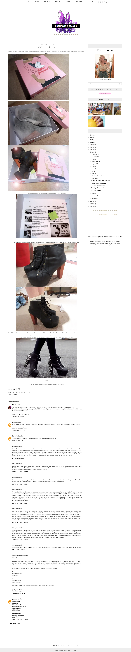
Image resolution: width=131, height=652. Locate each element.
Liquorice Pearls (62, 646)
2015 (91, 144)
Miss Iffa (14, 405)
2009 (91, 206)
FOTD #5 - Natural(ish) (97, 176)
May (93, 171)
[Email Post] (28, 392)
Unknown (15, 422)
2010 (91, 204)
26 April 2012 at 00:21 (18, 416)
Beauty (58, 1)
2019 (91, 137)
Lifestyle (78, 1)
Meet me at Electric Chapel (98, 183)
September (95, 161)
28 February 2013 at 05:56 (20, 503)
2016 (91, 142)
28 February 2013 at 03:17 (20, 472)
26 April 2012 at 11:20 (18, 430)
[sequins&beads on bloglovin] (105, 94)
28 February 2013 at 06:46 (20, 522)
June (93, 169)
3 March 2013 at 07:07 (18, 550)
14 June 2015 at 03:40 (18, 593)
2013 (91, 149)
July (93, 166)
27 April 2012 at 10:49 (18, 458)
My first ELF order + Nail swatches (100, 180)
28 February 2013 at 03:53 (20, 484)
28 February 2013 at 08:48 (20, 539)
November (95, 156)
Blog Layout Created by (66, 650)
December (94, 154)
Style (68, 1)
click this (30, 547)
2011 (91, 201)
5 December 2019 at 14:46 (20, 619)
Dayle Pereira (16, 436)
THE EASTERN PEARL (24, 414)
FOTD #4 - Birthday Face (98, 185)
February (94, 196)
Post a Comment (15, 623)
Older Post (78, 628)
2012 (91, 152)
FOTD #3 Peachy (96, 190)
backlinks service (57, 455)
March (93, 193)
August (94, 164)
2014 (91, 147)
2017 (91, 140)
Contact (47, 1)
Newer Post (14, 628)
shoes (15, 394)
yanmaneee (15, 599)
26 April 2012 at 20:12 (18, 441)
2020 (91, 135)
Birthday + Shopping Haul (98, 188)
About (36, 1)
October (94, 159)
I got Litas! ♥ (94, 178)
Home (28, 1)
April (93, 173)
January (94, 198)
